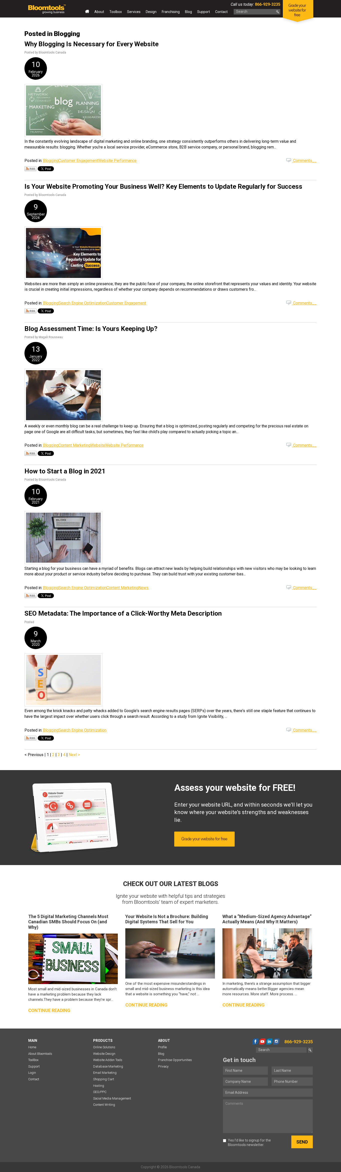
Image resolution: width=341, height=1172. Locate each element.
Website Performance (117, 160)
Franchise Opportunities (175, 1060)
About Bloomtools (40, 1054)
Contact (221, 12)
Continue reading (49, 1010)
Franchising (171, 12)
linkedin (269, 1042)
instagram (276, 1042)
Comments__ (304, 160)
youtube (262, 1042)
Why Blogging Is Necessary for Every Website (91, 44)
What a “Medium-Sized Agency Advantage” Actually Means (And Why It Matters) (267, 919)
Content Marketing (74, 445)
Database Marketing (108, 1066)
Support (203, 12)
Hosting (98, 1086)
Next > (74, 754)
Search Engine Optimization (82, 303)
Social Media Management (112, 1098)
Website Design (104, 1054)
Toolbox (115, 12)
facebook (255, 1042)
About (99, 12)
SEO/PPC (100, 1092)
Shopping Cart (103, 1079)
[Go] (277, 11)
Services (134, 12)
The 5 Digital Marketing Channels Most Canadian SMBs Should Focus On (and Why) (68, 922)
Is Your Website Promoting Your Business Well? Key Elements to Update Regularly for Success (163, 186)
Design (151, 12)
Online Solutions (104, 1047)
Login (32, 1073)
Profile (162, 1047)
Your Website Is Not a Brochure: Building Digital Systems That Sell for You (166, 919)
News (143, 587)
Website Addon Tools (107, 1060)
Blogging (50, 160)
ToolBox (33, 1060)
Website (97, 445)
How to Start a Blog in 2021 (64, 471)
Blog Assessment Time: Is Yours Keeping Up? (91, 328)
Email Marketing (105, 1073)
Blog (188, 12)
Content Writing (104, 1105)
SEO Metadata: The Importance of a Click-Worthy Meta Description (123, 613)
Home (87, 12)
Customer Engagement (78, 160)
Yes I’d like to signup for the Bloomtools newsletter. (249, 1142)
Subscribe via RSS (30, 168)
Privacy (163, 1066)
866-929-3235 (267, 4)
